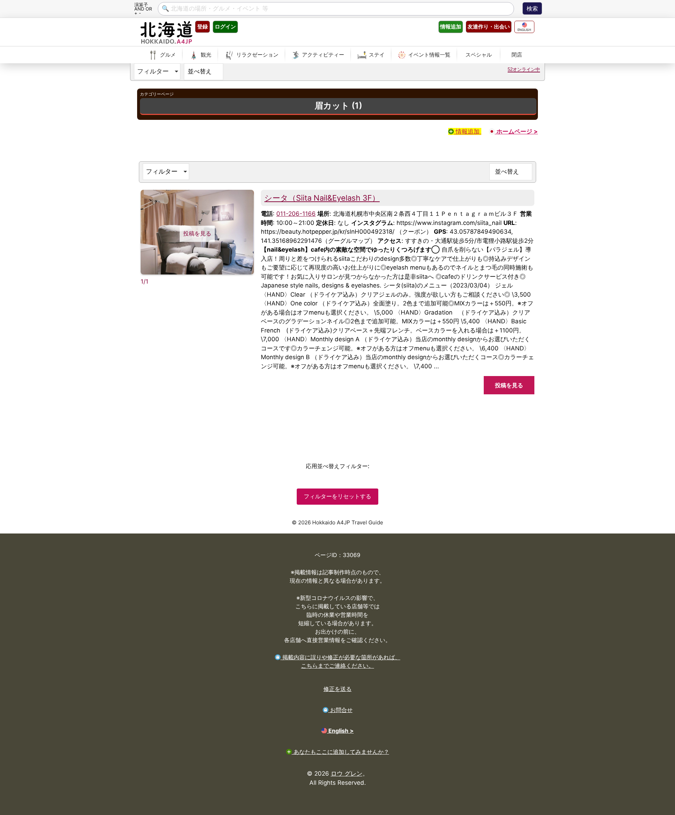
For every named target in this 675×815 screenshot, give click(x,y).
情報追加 (467, 131)
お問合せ (340, 709)
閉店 (517, 54)
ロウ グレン (346, 773)
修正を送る (337, 688)
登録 (202, 26)
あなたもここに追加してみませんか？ (340, 751)
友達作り (489, 26)
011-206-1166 (296, 213)
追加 (450, 26)
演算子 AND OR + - (143, 8)
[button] (157, 71)
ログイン (225, 26)
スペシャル (478, 54)
